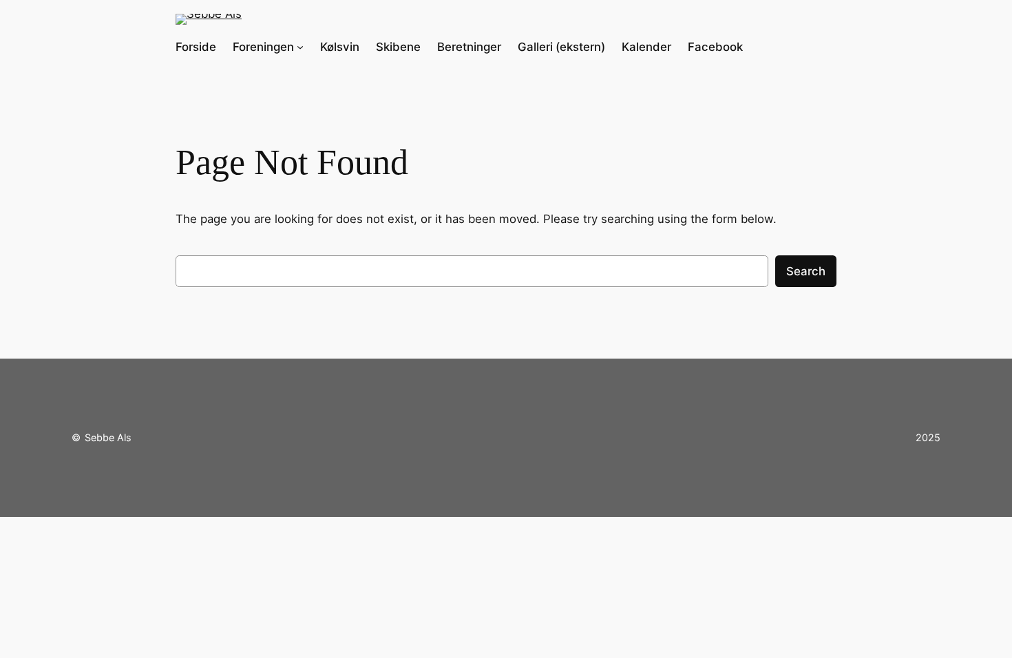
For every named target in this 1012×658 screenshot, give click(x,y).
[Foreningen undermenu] (300, 46)
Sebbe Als (108, 437)
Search (805, 271)
